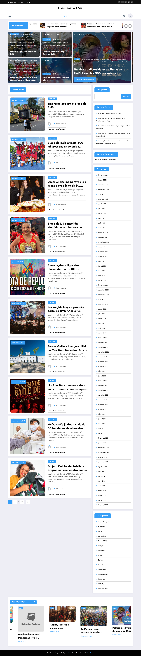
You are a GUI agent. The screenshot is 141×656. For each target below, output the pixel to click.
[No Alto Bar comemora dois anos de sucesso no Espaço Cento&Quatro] (27, 396)
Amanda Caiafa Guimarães (93, 65)
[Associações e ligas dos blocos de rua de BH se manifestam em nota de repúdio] (27, 277)
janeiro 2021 (102, 443)
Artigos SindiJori (103, 522)
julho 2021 (101, 414)
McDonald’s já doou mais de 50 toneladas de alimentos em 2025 (66, 426)
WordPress (69, 647)
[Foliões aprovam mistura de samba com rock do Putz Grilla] (103, 57)
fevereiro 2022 (103, 381)
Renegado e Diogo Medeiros (25, 68)
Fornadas (101, 565)
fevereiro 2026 (103, 175)
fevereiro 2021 (103, 438)
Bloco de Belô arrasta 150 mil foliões (55, 78)
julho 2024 (101, 261)
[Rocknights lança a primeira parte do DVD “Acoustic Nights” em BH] (27, 317)
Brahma (19, 40)
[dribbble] (126, 2)
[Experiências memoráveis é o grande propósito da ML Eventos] (27, 194)
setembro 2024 (103, 252)
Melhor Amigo (103, 574)
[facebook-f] (119, 2)
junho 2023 (102, 318)
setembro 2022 (103, 362)
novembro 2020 (103, 452)
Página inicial (67, 16)
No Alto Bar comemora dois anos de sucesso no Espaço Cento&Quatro (66, 387)
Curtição (52, 302)
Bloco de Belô (59, 40)
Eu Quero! (101, 560)
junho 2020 (102, 476)
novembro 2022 (103, 352)
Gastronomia (102, 569)
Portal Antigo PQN (70, 8)
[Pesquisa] (124, 16)
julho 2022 (101, 371)
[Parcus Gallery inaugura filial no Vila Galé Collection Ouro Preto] (27, 356)
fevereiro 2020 (103, 495)
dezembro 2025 (103, 185)
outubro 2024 (102, 247)
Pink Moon (31, 42)
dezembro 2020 (103, 448)
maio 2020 (102, 481)
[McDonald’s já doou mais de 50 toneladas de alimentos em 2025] (27, 436)
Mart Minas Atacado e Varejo (18, 42)
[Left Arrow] (125, 26)
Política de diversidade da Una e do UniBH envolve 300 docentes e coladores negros (85, 629)
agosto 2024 (102, 256)
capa (23, 40)
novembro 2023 (103, 295)
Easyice (65, 42)
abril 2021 (101, 428)
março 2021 (102, 433)
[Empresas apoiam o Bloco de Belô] (27, 114)
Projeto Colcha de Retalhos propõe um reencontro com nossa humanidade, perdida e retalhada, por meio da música (67, 468)
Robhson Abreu (29, 48)
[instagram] (129, 2)
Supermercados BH (55, 45)
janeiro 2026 (102, 180)
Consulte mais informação (87, 79)
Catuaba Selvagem (57, 42)
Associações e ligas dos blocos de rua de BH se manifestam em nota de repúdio (115, 25)
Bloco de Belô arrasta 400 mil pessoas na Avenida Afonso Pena (23, 78)
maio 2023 (101, 323)
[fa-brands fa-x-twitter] (122, 2)
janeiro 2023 (102, 342)
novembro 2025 (103, 189)
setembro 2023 (103, 304)
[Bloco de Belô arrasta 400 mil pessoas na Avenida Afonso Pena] (27, 153)
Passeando (101, 579)
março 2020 (102, 491)
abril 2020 (101, 486)
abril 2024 (101, 275)
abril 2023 (101, 328)
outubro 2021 (102, 400)
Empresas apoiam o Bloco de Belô (23, 52)
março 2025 (102, 228)
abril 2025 (101, 223)
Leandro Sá (45, 45)
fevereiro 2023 (103, 338)
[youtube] (132, 2)
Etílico (100, 555)
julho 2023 (101, 314)
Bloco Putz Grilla (107, 65)
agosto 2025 (102, 204)
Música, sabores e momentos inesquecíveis (20, 626)
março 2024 (102, 280)
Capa (79, 65)
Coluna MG (102, 536)
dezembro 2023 (103, 290)
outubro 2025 (102, 194)
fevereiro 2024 (103, 285)
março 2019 (102, 500)
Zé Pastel (45, 48)
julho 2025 (101, 209)
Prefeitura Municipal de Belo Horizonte (21, 45)
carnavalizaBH (46, 42)
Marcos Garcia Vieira (25, 66)
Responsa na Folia (15, 71)
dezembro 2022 (103, 347)
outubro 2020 (102, 457)
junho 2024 (102, 266)
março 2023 (102, 333)
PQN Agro (101, 584)
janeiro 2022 (102, 385)
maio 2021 (101, 424)
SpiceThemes (90, 647)
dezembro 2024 (103, 242)
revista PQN (20, 48)
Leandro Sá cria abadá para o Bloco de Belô (55, 52)
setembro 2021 (103, 405)
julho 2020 (102, 471)
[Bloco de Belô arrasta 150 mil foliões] (56, 70)
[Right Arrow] (130, 26)
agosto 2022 (102, 366)
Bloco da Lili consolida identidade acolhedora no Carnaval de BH (73, 25)
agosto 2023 (102, 309)
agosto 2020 (102, 467)
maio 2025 (101, 218)
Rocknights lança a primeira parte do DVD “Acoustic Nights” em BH (66, 309)
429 (22, 502)
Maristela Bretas (30, 40)
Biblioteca (101, 526)
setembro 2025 (103, 199)
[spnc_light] (130, 15)
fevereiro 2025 (103, 232)
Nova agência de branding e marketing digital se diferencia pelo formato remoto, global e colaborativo (117, 625)
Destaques (47, 40)
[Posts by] (11, 35)
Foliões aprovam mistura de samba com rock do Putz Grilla (102, 71)
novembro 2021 (103, 395)
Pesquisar (102, 89)
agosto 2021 (102, 409)
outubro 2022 (102, 357)
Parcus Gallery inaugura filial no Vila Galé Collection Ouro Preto (67, 348)
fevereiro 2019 (103, 505)
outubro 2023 (102, 299)
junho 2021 (102, 419)
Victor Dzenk (65, 45)
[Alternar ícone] (9, 16)
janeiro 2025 (102, 237)
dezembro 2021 (103, 390)
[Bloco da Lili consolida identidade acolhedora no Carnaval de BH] (27, 235)
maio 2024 (101, 271)
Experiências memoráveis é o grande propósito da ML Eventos (33, 25)
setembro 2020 (103, 462)
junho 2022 (102, 376)
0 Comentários (61, 124)
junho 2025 (102, 213)
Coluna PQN (102, 541)
